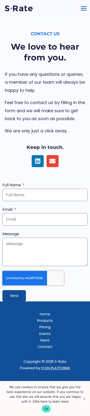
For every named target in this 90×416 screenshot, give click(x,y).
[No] (84, 398)
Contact (45, 346)
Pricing (45, 327)
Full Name (12, 185)
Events (45, 333)
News (45, 340)
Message (10, 234)
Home (45, 314)
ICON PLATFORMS (55, 368)
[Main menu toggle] (84, 8)
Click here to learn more (51, 401)
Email (7, 209)
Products (45, 320)
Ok (46, 409)
